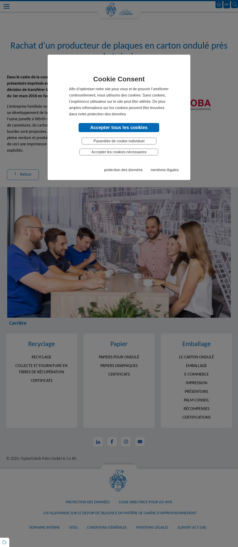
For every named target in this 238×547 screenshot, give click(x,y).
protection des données (123, 170)
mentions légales (165, 170)
